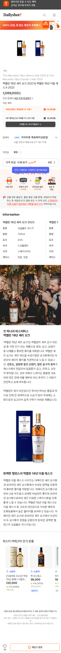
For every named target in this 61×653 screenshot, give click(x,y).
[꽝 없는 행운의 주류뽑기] (30, 25)
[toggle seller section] (56, 137)
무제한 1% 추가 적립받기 (29, 124)
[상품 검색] (44, 15)
